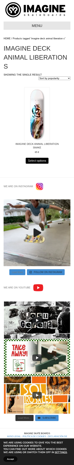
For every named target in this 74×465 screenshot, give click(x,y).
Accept (10, 459)
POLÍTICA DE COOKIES (34, 436)
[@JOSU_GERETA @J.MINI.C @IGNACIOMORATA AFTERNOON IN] (37, 232)
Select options (37, 160)
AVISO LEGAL (14, 436)
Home (7, 38)
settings (61, 452)
